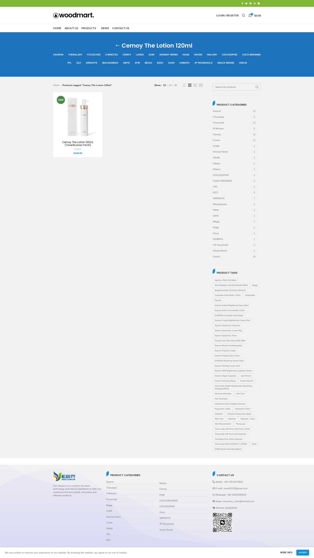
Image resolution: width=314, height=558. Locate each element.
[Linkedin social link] (255, 3)
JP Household (221, 245)
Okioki (217, 163)
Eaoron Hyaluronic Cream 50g (228, 330)
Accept (303, 552)
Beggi (216, 221)
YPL (216, 186)
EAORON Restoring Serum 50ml (229, 361)
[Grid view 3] (189, 85)
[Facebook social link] (242, 3)
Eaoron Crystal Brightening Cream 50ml (232, 320)
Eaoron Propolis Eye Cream (227, 356)
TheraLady (240, 424)
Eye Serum (246, 376)
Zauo (216, 233)
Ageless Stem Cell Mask (225, 280)
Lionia (217, 140)
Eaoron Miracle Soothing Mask (228, 345)
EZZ (216, 192)
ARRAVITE (219, 198)
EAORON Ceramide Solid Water (229, 315)
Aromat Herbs (221, 151)
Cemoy (217, 134)
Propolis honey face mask (239, 414)
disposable (250, 295)
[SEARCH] (257, 87)
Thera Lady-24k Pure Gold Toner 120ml (232, 429)
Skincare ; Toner (248, 419)
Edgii (216, 227)
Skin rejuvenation (223, 424)
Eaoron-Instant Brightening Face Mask (232, 305)
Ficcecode (219, 122)
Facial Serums (246, 381)
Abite (216, 210)
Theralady (219, 117)
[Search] (243, 15)
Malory (217, 169)
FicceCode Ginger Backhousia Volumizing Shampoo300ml (233, 387)
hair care (240, 394)
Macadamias (220, 204)
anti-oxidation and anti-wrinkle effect (231, 285)
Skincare (232, 419)
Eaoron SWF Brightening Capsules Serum (233, 371)
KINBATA (218, 239)
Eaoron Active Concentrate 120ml (229, 310)
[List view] (184, 85)
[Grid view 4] (195, 85)
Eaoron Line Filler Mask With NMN (230, 341)
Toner (254, 444)
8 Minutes (219, 128)
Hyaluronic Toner (242, 409)
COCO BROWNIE (223, 181)
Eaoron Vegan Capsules (225, 376)
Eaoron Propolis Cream (225, 351)
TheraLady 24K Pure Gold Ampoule (230, 434)
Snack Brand (220, 250)
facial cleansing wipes (225, 381)
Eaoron (217, 111)
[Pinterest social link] (250, 3)
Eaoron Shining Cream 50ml (227, 366)
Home (56, 85)
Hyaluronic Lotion (222, 409)
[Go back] (117, 45)
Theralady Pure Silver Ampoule (228, 439)
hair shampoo (221, 399)
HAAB (217, 157)
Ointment (219, 414)
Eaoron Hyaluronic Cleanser (227, 325)
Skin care (219, 419)
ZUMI (216, 146)
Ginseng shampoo (223, 394)
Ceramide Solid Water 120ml (227, 295)
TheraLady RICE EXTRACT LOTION (231, 444)
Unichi (217, 256)
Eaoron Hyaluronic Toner (226, 336)
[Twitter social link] (246, 3)
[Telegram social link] (259, 3)
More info (286, 552)
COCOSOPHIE (221, 175)
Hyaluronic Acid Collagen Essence (230, 404)
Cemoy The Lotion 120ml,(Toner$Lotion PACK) (77, 143)
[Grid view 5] (201, 85)
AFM (216, 216)
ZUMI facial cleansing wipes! (228, 449)
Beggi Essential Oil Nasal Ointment (230, 290)
